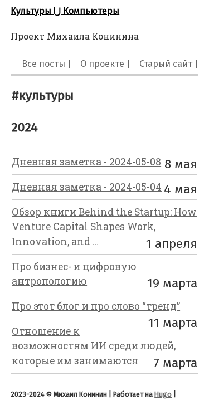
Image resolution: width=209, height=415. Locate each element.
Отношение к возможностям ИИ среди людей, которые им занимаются (94, 346)
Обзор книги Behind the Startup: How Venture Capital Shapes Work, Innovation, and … (104, 227)
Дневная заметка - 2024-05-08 (86, 161)
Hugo (163, 394)
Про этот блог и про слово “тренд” (96, 306)
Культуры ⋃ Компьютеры (65, 11)
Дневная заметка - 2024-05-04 (87, 186)
